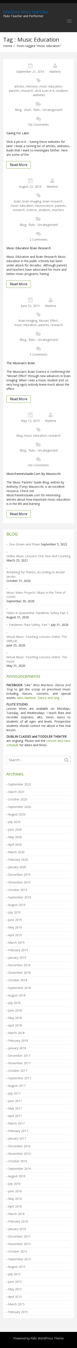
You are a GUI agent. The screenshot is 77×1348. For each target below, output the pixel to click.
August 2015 (16, 1267)
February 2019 (18, 950)
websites (39, 95)
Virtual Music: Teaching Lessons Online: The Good (36, 659)
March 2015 (16, 1304)
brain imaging (31, 201)
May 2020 (15, 837)
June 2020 (15, 829)
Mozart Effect (48, 321)
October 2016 (17, 1161)
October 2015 (17, 1251)
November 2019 (19, 882)
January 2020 (17, 867)
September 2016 (19, 1169)
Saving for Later (17, 133)
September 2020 (19, 807)
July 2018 (14, 1003)
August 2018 (16, 995)
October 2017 (17, 1071)
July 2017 (14, 1093)
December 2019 (19, 875)
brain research (52, 201)
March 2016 (16, 1214)
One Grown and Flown (24, 544)
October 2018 (17, 980)
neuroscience (44, 206)
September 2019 (19, 897)
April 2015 (15, 1297)
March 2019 (16, 942)
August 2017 (16, 1086)
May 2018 (15, 1018)
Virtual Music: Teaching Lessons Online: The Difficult (36, 639)
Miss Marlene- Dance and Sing (38, 698)
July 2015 (14, 1274)
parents (14, 91)
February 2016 (18, 1221)
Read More (18, 164)
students (62, 91)
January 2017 (17, 1138)
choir (27, 110)
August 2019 (16, 905)
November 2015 (19, 1244)
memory (32, 86)
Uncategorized (52, 110)
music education (50, 86)
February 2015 (18, 1312)
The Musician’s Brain (20, 363)
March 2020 (16, 852)
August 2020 (16, 814)
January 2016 (17, 1229)
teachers (58, 210)
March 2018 (16, 1033)
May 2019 (15, 927)
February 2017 (18, 1131)
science (32, 210)
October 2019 (17, 890)
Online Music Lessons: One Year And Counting (38, 556)
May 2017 (15, 1108)
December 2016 (19, 1146)
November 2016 (19, 1154)
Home (7, 46)
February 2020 (18, 859)
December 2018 (19, 965)
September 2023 (19, 784)
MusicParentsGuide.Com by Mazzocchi (33, 474)
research (27, 91)
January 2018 (17, 1048)
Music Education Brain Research (28, 248)
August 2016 (16, 1176)
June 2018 (15, 1010)
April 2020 (15, 844)
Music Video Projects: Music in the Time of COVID (35, 594)
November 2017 (19, 1063)
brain (17, 201)
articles (19, 86)
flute (36, 110)
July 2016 (14, 1184)
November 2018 (19, 973)
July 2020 (14, 822)
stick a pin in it (44, 91)
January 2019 (17, 958)
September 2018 (19, 988)
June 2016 (15, 1191)
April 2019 (15, 935)
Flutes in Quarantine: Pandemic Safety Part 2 (37, 613)
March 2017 (16, 1123)
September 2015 (19, 1259)
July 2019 (14, 912)
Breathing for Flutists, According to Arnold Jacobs (35, 574)
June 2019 (15, 920)
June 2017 (15, 1101)
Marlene (55, 71)
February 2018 (18, 1041)
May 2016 (15, 1199)
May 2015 (15, 1289)
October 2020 (17, 799)
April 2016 (15, 1206)
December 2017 (19, 1056)
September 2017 (19, 1078)
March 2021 (16, 792)
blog (19, 435)
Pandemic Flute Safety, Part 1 (29, 625)
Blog (18, 110)
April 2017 (15, 1116)
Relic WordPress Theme (47, 1338)
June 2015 (15, 1282)
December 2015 (19, 1236)
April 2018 (15, 1025)
